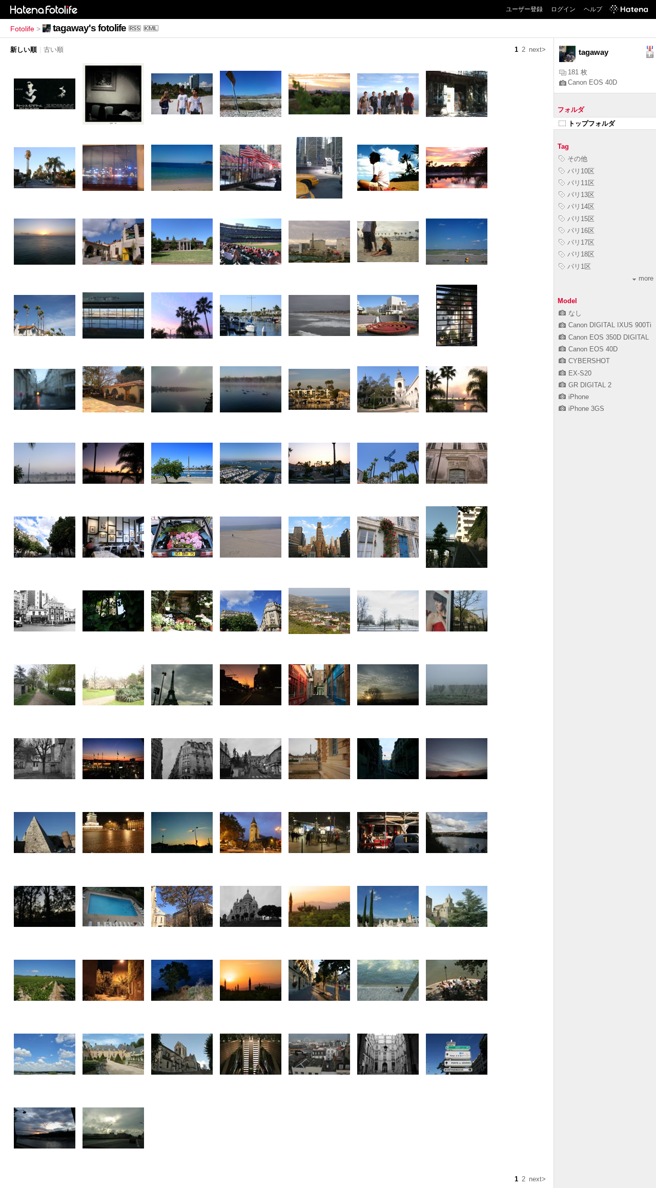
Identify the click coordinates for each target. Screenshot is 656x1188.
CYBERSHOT (589, 361)
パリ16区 (580, 230)
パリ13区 (580, 195)
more (646, 278)
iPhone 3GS (586, 408)
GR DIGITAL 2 (589, 385)
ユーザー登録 (524, 9)
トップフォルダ (591, 123)
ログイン (563, 9)
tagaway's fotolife (89, 28)
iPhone (578, 397)
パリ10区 (580, 171)
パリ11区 (580, 183)
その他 (577, 159)
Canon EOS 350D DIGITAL (608, 337)
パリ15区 (580, 219)
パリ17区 (580, 242)
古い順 (54, 49)
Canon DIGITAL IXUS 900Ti (609, 325)
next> (537, 49)
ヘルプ (593, 9)
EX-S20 (579, 373)
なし (575, 313)
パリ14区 (580, 206)
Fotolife (22, 29)
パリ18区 (580, 254)
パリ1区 (579, 266)
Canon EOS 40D (592, 82)
